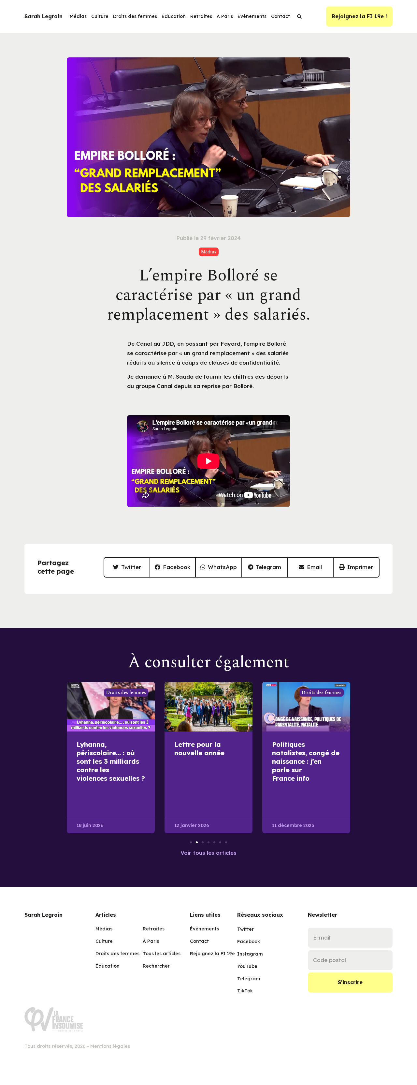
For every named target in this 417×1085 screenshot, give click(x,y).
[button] (127, 567)
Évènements (251, 16)
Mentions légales (110, 1046)
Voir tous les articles (208, 852)
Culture (99, 16)
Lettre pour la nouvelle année (199, 748)
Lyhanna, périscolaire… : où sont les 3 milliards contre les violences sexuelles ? (111, 761)
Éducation (174, 16)
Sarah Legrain (43, 16)
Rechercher (156, 966)
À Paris (225, 16)
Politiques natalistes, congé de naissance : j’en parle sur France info (305, 761)
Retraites (201, 16)
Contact (280, 16)
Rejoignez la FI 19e (208, 954)
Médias (78, 16)
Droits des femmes (135, 16)
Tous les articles (161, 954)
